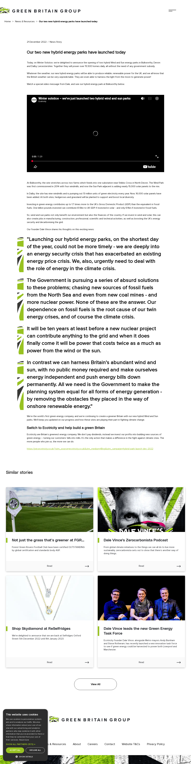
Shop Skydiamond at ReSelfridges (41, 629)
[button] (25, 744)
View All (95, 684)
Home (7, 21)
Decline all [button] (35, 750)
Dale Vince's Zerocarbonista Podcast (136, 540)
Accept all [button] (15, 750)
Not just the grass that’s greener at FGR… (48, 540)
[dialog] (25, 735)
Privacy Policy (156, 744)
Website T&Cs (131, 744)
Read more (24, 740)
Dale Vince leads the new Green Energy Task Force (138, 631)
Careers (93, 744)
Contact (109, 744)
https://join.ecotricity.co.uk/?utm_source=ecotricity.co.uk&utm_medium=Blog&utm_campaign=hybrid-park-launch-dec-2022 (90, 448)
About (77, 744)
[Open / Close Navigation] (172, 10)
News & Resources (25, 21)
